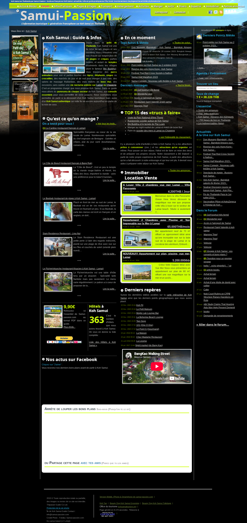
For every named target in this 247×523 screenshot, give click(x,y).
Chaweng (111, 85)
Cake (206, 289)
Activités (144, 6)
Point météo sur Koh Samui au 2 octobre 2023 (154, 65)
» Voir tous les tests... (106, 123)
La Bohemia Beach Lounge (149, 317)
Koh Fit (139, 305)
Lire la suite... (109, 148)
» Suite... (201, 68)
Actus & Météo (28, 6)
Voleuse (208, 243)
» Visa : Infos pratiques (207, 113)
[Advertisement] (24, 175)
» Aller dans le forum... (212, 325)
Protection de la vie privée (58, 508)
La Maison (141, 333)
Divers (182, 6)
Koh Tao (103, 503)
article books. (212, 270)
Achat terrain (210, 274)
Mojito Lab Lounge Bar (147, 313)
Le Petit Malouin (144, 309)
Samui (39, 15)
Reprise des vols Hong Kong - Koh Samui (151, 69)
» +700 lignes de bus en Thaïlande (213, 120)
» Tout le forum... (184, 85)
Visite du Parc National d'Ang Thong (145, 117)
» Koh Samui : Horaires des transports (215, 117)
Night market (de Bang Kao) (149, 345)
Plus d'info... (69, 327)
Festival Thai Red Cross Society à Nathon (151, 73)
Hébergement (125, 6)
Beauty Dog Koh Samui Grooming (124, 503)
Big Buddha (109, 69)
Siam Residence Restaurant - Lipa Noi (61, 233)
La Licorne (141, 341)
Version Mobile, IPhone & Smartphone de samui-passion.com (126, 497)
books (207, 311)
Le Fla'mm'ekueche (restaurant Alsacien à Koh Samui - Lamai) (73, 268)
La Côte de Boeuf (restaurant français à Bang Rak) (67, 163)
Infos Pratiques (63, 6)
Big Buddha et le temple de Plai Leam (146, 124)
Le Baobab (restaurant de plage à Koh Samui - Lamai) (69, 198)
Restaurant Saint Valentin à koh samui (153, 102)
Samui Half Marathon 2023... (217, 161)
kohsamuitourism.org (127, 506)
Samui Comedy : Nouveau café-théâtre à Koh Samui (157, 81)
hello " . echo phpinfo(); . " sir (217, 265)
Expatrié (196, 6)
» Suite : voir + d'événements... (210, 78)
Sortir (171, 6)
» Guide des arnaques (207, 110)
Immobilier (212, 6)
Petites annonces (234, 6)
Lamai (99, 85)
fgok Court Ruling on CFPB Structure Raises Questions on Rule (218, 297)
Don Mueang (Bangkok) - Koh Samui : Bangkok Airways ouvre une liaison (161, 47)
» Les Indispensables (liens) (210, 123)
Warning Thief (141, 106)
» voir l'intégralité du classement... (175, 137)
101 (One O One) (144, 325)
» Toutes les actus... (182, 42)
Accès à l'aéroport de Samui (148, 98)
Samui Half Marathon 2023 (144, 77)
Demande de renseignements (218, 315)
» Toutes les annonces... (180, 170)
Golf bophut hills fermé (146, 90)
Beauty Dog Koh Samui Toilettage (156, 503)
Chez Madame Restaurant (149, 337)
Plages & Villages (86, 6)
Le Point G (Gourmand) (147, 329)
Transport (106, 6)
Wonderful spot (143, 94)
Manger (158, 6)
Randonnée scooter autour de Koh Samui (148, 121)
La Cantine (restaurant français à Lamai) (64, 128)
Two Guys (141, 321)
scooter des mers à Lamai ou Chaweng (155, 130)
